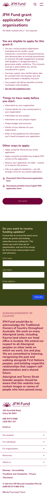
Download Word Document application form (24, 179)
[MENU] (41, 4)
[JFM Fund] (14, 4)
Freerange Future (17, 492)
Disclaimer (8, 478)
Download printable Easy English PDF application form (24, 187)
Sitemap (6, 470)
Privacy (32, 474)
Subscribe (38, 297)
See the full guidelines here (17, 89)
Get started (22, 201)
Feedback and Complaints (15, 474)
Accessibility (18, 470)
